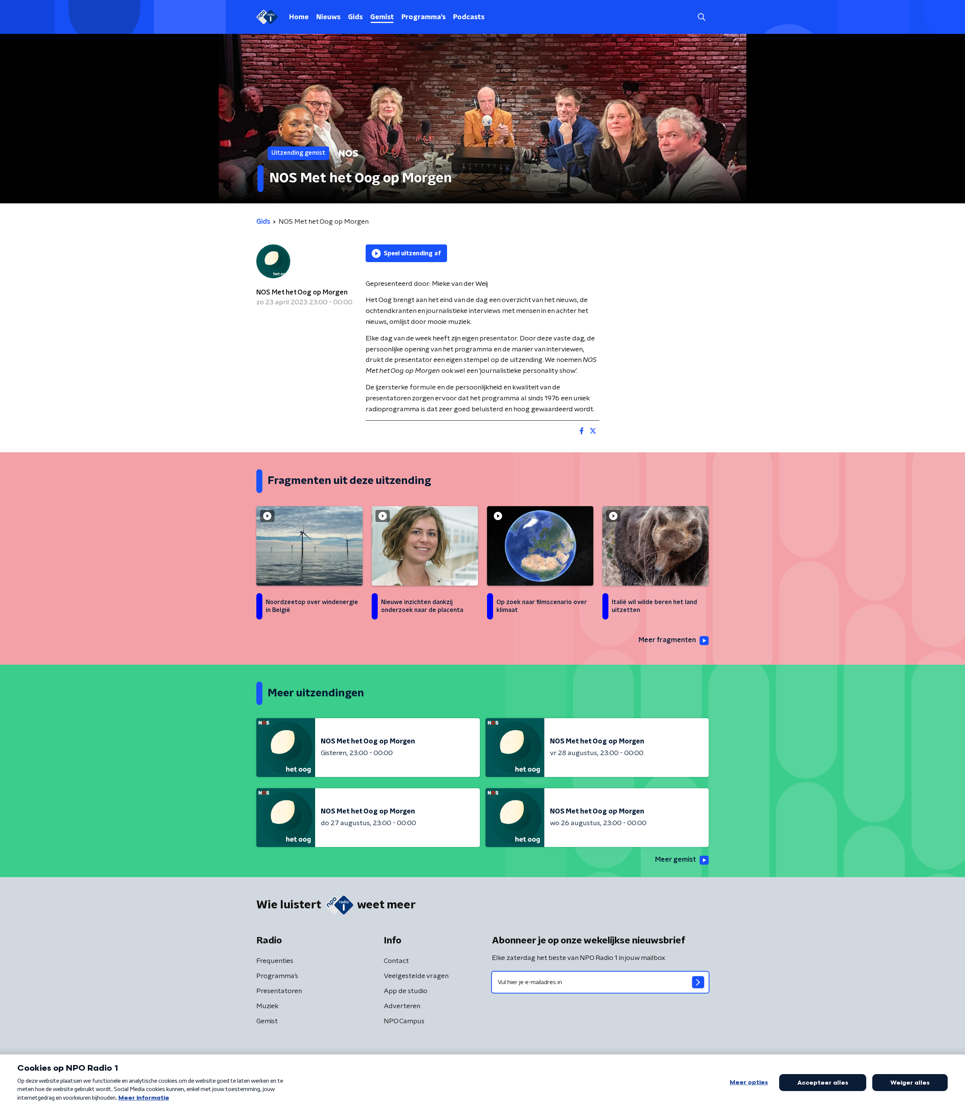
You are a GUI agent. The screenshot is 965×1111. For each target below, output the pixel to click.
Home (299, 17)
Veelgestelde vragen (416, 976)
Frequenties (274, 961)
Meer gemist (675, 859)
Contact (396, 961)
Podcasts (468, 17)
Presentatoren (279, 991)
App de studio (405, 991)
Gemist (382, 17)
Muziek (267, 1006)
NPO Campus (404, 1021)
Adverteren (402, 1006)
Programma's (423, 17)
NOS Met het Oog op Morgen (302, 292)
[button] (701, 17)
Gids (355, 17)
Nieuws (328, 17)
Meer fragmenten (667, 640)
